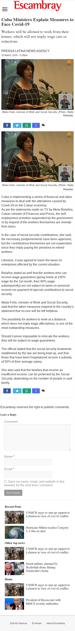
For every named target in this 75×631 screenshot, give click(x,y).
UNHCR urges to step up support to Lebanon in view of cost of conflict (48, 514)
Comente (52, 125)
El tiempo (37, 623)
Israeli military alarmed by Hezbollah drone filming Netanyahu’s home (42, 567)
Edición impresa (18, 623)
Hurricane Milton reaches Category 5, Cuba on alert (47, 529)
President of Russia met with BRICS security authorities (43, 601)
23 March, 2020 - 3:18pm (14, 55)
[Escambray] (37, 5)
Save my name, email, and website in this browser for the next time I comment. (34, 483)
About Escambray (56, 623)
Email (9, 469)
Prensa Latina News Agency (25, 51)
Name (9, 456)
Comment (11, 421)
